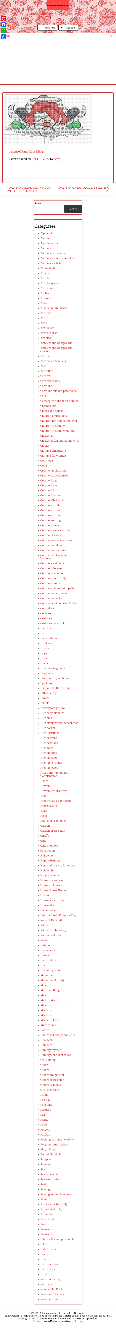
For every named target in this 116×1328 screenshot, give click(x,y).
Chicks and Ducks (51, 410)
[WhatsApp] (4, 31)
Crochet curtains (51, 505)
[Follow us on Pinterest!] (47, 29)
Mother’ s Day (49, 1020)
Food (43, 795)
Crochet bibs (48, 490)
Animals (45, 248)
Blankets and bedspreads (56, 343)
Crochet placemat (51, 568)
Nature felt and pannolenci (57, 1035)
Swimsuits (46, 1234)
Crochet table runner (53, 593)
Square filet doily (51, 1209)
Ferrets (44, 703)
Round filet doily (50, 1154)
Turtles (44, 1274)
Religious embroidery (54, 1144)
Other (44, 1065)
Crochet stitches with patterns (59, 588)
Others (44, 1069)
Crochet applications (53, 470)
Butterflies (46, 371)
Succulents (47, 1219)
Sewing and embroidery (55, 1194)
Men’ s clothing (50, 990)
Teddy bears (48, 1249)
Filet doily (46, 747)
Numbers (46, 1045)
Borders (45, 356)
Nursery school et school (56, 1055)
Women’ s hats (49, 1299)
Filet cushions (49, 742)
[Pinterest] (4, 19)
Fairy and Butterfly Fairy (55, 688)
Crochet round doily (53, 578)
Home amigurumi (51, 885)
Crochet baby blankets (54, 475)
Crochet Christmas (52, 500)
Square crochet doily (53, 1204)
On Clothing (48, 1060)
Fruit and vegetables (53, 820)
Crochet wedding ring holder (58, 603)
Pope (43, 1124)
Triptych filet (48, 1269)
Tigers (44, 1254)
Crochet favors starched (55, 530)
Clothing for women (53, 455)
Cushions (46, 618)
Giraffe (44, 835)
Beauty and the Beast (53, 308)
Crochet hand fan (51, 545)
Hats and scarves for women (58, 865)
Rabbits (45, 1134)
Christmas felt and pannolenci (59, 440)
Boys (43, 366)
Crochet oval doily (52, 563)
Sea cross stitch (50, 1174)
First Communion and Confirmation (54, 774)
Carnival (45, 376)
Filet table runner (51, 762)
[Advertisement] (58, 62)
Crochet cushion (50, 510)
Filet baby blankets (52, 713)
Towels (44, 1259)
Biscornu (46, 338)
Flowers (45, 785)
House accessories (52, 900)
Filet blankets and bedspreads (59, 723)
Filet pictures (48, 752)
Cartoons (46, 386)
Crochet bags (48, 480)
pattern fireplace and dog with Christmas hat (29, 189)
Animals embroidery (53, 253)
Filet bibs (46, 718)
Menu (7, 35)
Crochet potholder (52, 573)
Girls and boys (49, 845)
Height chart (48, 870)
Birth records (48, 333)
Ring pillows (48, 1149)
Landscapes (47, 950)
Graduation (47, 850)
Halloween (47, 855)
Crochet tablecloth (52, 598)
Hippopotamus (50, 875)
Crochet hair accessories (56, 540)
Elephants (46, 673)
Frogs (43, 815)
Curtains (45, 613)
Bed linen (46, 313)
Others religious (50, 1084)
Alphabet (46, 233)
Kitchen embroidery (53, 930)
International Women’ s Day (58, 915)
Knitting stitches (50, 935)
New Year (46, 1040)
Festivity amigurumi (53, 708)
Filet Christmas (49, 733)
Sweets (45, 1224)
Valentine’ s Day (50, 1279)
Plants (44, 1119)
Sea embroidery (50, 1179)
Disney (44, 648)
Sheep (44, 1199)
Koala (44, 940)
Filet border (47, 728)
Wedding (46, 1284)
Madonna (46, 975)
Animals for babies (52, 263)
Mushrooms (48, 1025)
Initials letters (49, 910)
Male (43, 985)
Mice (43, 995)
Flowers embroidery (53, 790)
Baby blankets (49, 283)
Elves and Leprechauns (55, 678)
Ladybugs (46, 945)
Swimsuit (46, 1229)
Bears (43, 303)
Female (45, 698)
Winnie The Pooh (51, 1289)
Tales (43, 1244)
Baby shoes (47, 288)
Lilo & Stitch (48, 960)
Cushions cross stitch (53, 623)
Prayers (45, 1129)
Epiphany (46, 683)
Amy (57, 158)
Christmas (46, 435)
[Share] (4, 37)
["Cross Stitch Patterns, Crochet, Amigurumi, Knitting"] (58, 5)
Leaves (44, 955)
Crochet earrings (51, 520)
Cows (43, 465)
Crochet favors (49, 525)
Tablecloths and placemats (57, 1239)
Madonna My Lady (52, 980)
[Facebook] (4, 25)
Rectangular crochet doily (57, 1139)
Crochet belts (48, 485)
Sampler (45, 1159)
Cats (43, 396)
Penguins (46, 1104)
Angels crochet (50, 243)
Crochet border (50, 495)
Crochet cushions (51, 515)
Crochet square (50, 583)
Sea (42, 1169)
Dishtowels (47, 643)
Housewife (47, 905)
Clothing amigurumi (53, 450)
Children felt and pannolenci (58, 420)
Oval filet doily (49, 1089)
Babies (44, 273)
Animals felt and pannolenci (58, 258)
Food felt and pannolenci (56, 800)
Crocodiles (47, 608)
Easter (44, 663)
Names (44, 1030)
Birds (43, 323)
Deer (43, 633)
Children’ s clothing (52, 425)
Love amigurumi (50, 970)
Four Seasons (48, 805)
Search (38, 203)
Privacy (79, 1321)
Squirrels (46, 1214)
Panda (44, 1094)
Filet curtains (48, 737)
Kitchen (45, 925)
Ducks (44, 658)
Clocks (44, 445)
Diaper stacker (49, 638)
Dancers (45, 628)
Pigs (42, 1114)
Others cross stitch (52, 1079)
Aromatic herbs (50, 268)
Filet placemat (49, 757)
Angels (44, 238)
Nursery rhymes (50, 1050)
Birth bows (47, 328)
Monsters (46, 1015)
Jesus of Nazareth (51, 920)
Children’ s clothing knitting (57, 430)
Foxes (44, 810)
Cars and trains (50, 381)
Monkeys (46, 1010)
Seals (43, 1184)
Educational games (52, 668)
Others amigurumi (52, 1074)
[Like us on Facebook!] (68, 29)
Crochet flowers (50, 535)
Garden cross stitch (52, 830)
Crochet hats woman (53, 550)
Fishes (44, 781)
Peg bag (45, 1099)
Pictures (45, 1109)
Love (43, 965)
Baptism (45, 293)
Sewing (45, 1189)
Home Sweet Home (53, 890)
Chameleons (48, 405)
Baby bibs (46, 278)
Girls (43, 840)
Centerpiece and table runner (59, 401)
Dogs (43, 653)
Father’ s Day (48, 693)
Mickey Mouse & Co (53, 1000)
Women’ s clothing (52, 1294)
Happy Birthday (50, 860)
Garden (45, 825)
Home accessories (52, 880)
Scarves (45, 1164)
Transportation (49, 1264)
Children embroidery (53, 415)
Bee (42, 318)
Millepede (46, 1005)
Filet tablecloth (49, 767)
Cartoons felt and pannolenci (58, 391)
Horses (44, 895)
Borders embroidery (53, 361)
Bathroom (46, 298)
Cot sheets (46, 460)
